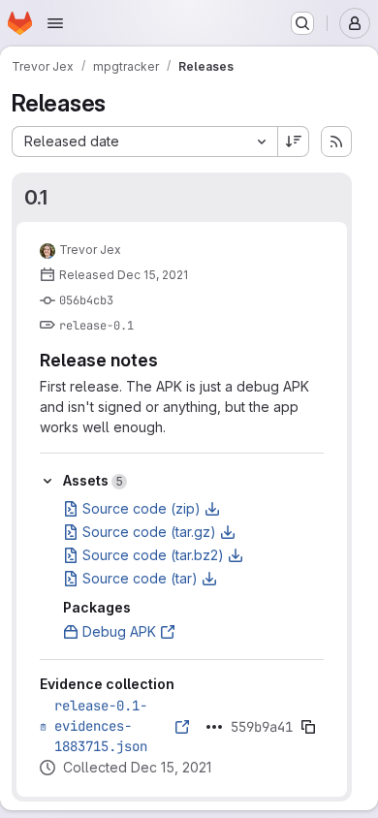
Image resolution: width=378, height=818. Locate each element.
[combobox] (144, 141)
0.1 (35, 197)
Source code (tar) (140, 578)
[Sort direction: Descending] (293, 141)
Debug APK (119, 631)
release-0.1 (96, 325)
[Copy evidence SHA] (308, 726)
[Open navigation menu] (55, 23)
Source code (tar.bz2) (153, 555)
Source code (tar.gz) (149, 531)
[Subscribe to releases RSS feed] (336, 141)
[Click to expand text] (214, 727)
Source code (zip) (141, 508)
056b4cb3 (86, 300)
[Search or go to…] (302, 23)
